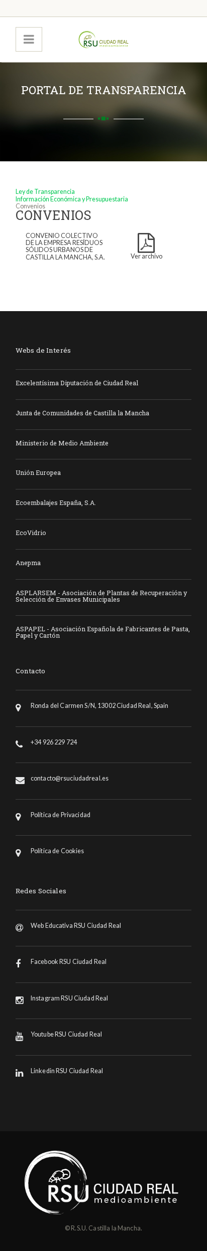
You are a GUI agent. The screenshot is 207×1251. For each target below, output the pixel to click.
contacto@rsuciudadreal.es (70, 778)
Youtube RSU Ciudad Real (66, 1034)
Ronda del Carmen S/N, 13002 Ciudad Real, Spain (100, 705)
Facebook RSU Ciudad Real (69, 961)
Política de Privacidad (60, 815)
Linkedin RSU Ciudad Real (67, 1071)
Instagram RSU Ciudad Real (70, 998)
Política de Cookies (57, 851)
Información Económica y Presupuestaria (72, 199)
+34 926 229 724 (54, 742)
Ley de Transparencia (45, 191)
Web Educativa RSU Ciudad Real (76, 925)
